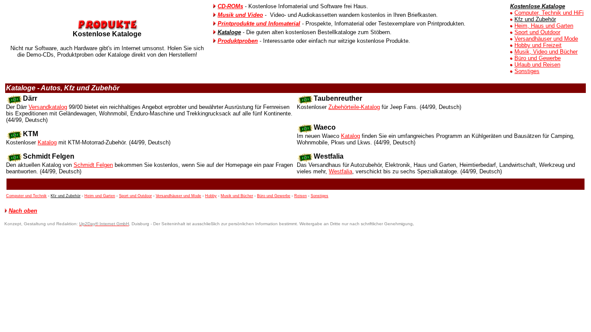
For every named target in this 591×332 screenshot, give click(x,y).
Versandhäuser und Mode (546, 38)
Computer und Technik (26, 196)
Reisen (300, 196)
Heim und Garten (99, 196)
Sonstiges (527, 71)
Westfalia (340, 171)
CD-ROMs (230, 6)
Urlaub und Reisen (537, 64)
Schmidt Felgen (93, 165)
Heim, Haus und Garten (543, 25)
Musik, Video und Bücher (546, 51)
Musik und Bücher (237, 196)
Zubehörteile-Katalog (354, 107)
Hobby (211, 196)
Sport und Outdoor (537, 32)
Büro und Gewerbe (537, 58)
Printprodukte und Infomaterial (259, 23)
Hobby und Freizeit (538, 45)
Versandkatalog (48, 107)
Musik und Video (240, 15)
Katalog (47, 142)
